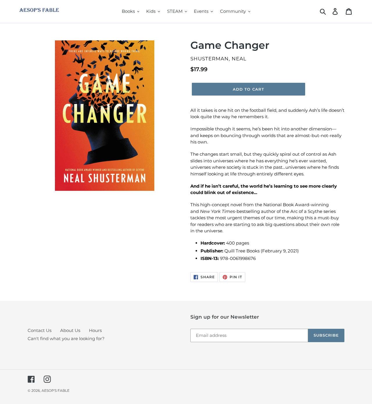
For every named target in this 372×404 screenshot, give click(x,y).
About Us (70, 330)
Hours (95, 330)
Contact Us (39, 330)
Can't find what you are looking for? (66, 338)
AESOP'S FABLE (55, 390)
